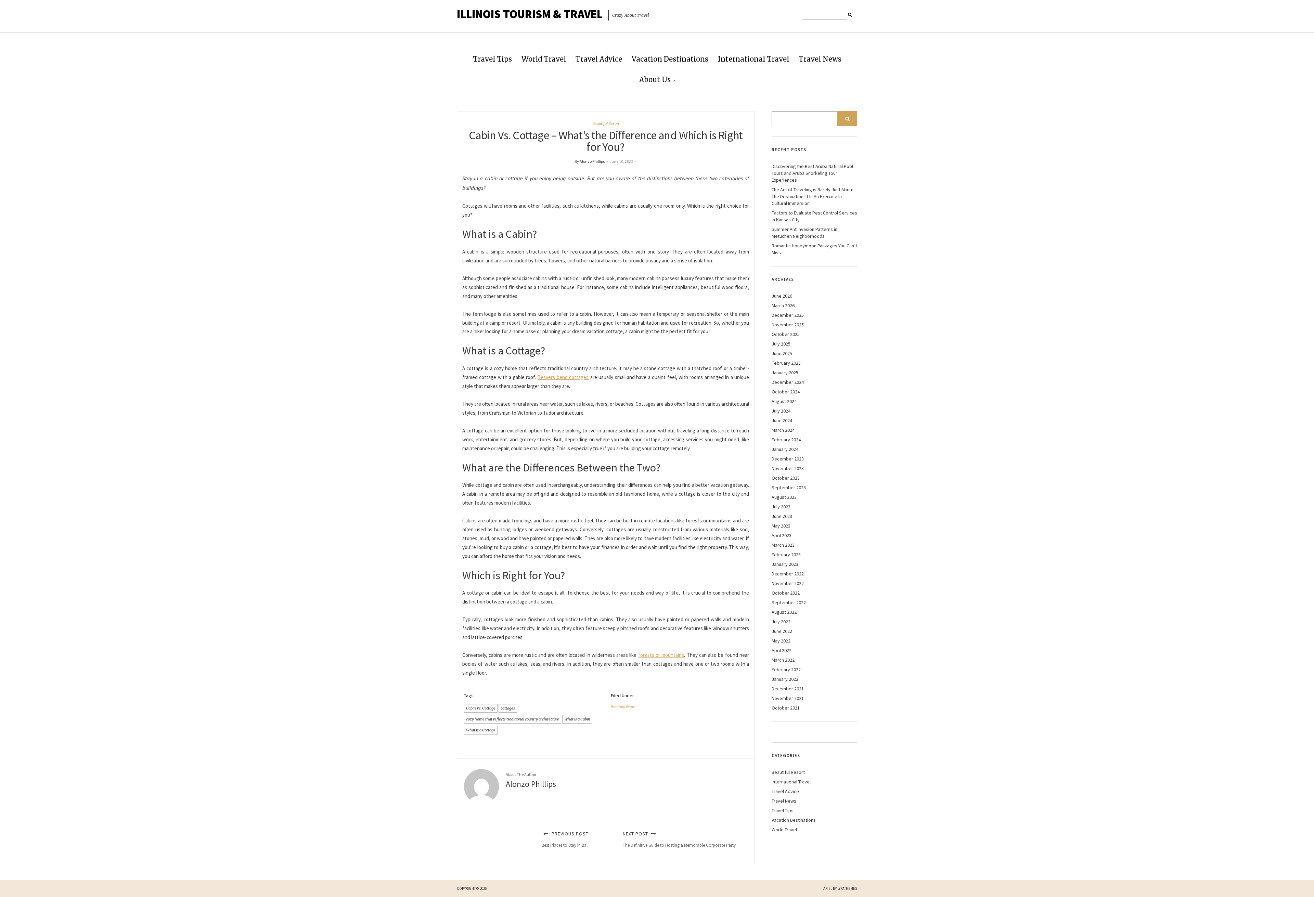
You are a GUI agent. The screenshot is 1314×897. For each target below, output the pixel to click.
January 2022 (785, 679)
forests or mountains (661, 655)
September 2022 (789, 602)
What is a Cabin (577, 719)
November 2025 (788, 325)
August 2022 (784, 612)
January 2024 (785, 449)
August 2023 (784, 497)
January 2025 (785, 372)
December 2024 (788, 382)
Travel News (820, 59)
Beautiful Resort (605, 123)
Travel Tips (492, 59)
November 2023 (788, 468)
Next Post (679, 839)
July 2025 (781, 344)
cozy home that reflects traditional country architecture (512, 719)
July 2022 (781, 622)
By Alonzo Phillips (590, 161)
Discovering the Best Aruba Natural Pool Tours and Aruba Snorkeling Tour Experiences (812, 173)
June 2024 (782, 420)
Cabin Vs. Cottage (480, 708)
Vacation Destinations (670, 59)
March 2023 (783, 545)
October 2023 (786, 478)
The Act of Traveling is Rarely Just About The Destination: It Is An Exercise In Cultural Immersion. (813, 196)
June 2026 (782, 296)
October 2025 (786, 334)
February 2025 (786, 363)
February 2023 (786, 554)
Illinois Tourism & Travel (530, 14)
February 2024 (786, 440)
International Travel (753, 59)
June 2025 (782, 353)
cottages (508, 708)
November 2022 (788, 583)
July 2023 (781, 507)
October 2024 (786, 392)
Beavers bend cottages (563, 377)
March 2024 (783, 430)
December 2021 (788, 689)
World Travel (543, 59)
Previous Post (565, 839)
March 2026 (783, 305)
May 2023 (781, 526)
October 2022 (786, 593)
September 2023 (789, 487)
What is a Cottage (480, 730)
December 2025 (788, 315)
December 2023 (788, 459)
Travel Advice (599, 59)
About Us (655, 79)
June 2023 (782, 516)
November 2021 (788, 698)
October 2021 (786, 708)
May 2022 (781, 641)
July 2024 (781, 411)
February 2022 (786, 669)
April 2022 (781, 650)
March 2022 (783, 660)
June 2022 (782, 631)
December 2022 (788, 574)
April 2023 (781, 535)
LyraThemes (847, 888)
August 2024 (784, 401)
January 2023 (785, 564)
